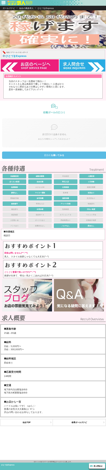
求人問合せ (98, 466)
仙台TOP (27, 422)
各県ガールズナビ (79, 422)
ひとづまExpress (16, 56)
